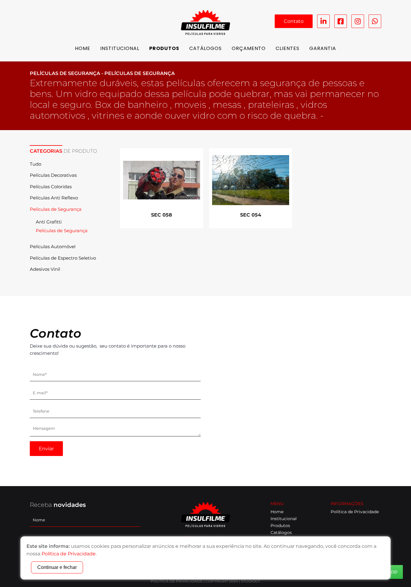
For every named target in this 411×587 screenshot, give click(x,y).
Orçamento (249, 48)
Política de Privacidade (355, 511)
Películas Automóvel (53, 246)
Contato (294, 21)
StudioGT (250, 581)
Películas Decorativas (53, 175)
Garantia (322, 48)
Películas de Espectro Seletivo (63, 258)
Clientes (287, 48)
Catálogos (205, 48)
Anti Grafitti (49, 222)
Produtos (164, 48)
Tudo (35, 164)
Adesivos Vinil (45, 269)
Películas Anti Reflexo (54, 198)
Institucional (119, 48)
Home (82, 48)
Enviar (46, 448)
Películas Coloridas (51, 186)
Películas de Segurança (56, 209)
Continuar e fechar (57, 567)
